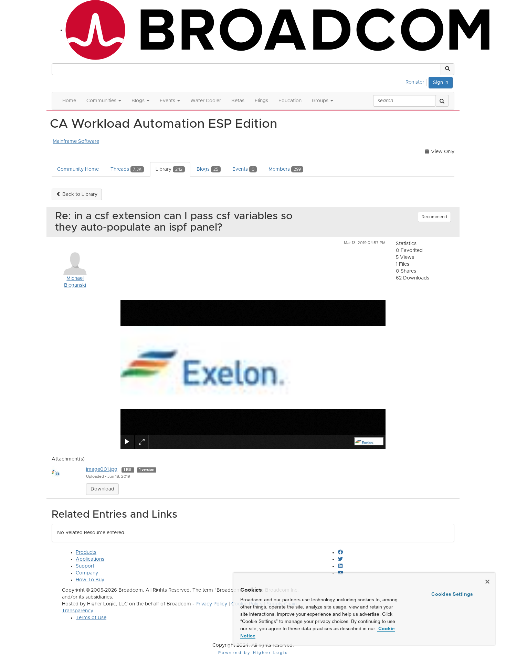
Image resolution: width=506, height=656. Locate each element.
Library (169, 169)
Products (86, 552)
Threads (125, 169)
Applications (90, 559)
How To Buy (90, 580)
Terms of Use (91, 617)
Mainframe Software (76, 141)
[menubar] (417, 81)
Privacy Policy (211, 604)
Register (414, 82)
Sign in (440, 82)
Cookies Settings (452, 594)
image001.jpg (101, 469)
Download (102, 489)
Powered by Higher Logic (253, 653)
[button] (447, 69)
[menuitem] (417, 81)
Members (284, 169)
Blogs (207, 169)
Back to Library (79, 194)
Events (243, 169)
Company (87, 573)
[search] (442, 101)
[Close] (487, 582)
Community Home (78, 169)
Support (85, 566)
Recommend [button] (434, 217)
